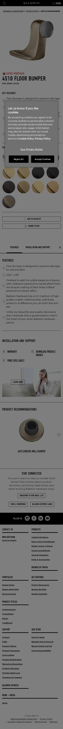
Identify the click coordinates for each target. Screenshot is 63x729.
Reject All (19, 159)
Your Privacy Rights (31, 149)
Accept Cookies (43, 159)
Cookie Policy (26, 138)
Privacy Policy (43, 138)
